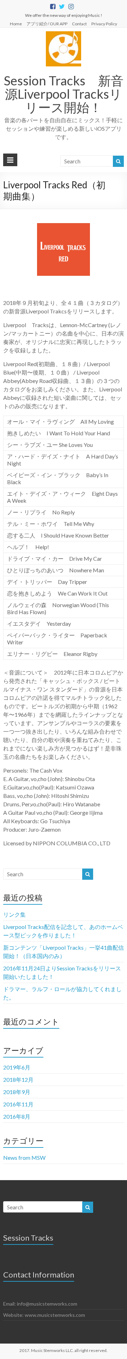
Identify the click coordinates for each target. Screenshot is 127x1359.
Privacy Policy (104, 23)
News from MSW (24, 1157)
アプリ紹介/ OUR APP (46, 23)
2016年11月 (18, 1104)
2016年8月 (16, 1116)
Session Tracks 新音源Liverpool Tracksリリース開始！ (63, 94)
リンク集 (14, 914)
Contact (79, 23)
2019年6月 (16, 1067)
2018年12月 (18, 1079)
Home (16, 23)
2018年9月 (16, 1091)
